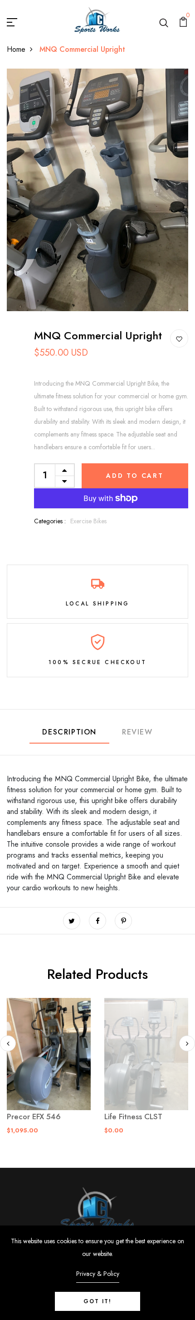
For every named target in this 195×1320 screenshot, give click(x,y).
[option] (49, 1073)
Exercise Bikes (88, 521)
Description (69, 732)
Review (137, 732)
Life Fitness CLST (133, 1116)
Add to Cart (135, 475)
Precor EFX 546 (34, 1116)
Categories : (50, 521)
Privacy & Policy (97, 1273)
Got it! (97, 1301)
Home (16, 49)
